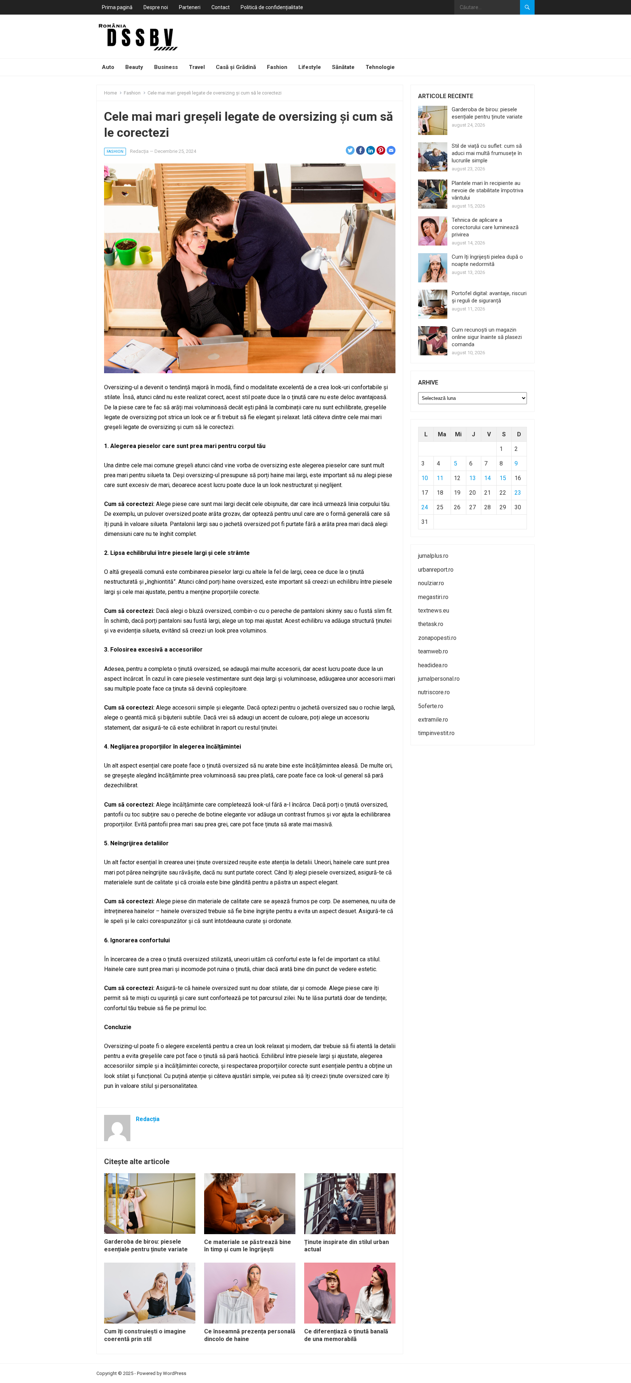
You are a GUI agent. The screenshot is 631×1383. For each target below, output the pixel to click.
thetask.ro (430, 624)
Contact (220, 7)
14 (487, 478)
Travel (197, 67)
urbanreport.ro (436, 569)
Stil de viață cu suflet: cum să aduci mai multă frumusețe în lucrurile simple (487, 153)
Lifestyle (309, 67)
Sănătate (343, 67)
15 (503, 478)
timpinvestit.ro (436, 733)
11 (440, 478)
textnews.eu (433, 610)
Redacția (139, 151)
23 (518, 492)
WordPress (174, 1373)
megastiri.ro (433, 597)
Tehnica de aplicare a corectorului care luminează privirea (485, 227)
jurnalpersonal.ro (439, 678)
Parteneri (189, 7)
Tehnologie (380, 67)
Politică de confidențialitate (272, 7)
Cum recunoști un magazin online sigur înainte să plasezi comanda (487, 337)
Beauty (134, 67)
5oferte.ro (430, 706)
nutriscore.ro (434, 692)
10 (424, 478)
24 (424, 507)
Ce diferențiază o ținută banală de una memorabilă (346, 1335)
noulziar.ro (431, 583)
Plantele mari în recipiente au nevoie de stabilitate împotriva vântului (487, 190)
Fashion (277, 67)
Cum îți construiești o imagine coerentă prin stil (145, 1335)
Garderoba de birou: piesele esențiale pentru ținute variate (146, 1245)
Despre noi (156, 7)
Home (110, 93)
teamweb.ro (433, 651)
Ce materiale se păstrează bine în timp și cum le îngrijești (247, 1246)
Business (166, 67)
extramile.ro (433, 719)
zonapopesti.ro (437, 637)
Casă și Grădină (236, 67)
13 (472, 478)
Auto (108, 67)
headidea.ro (433, 665)
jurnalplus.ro (433, 555)
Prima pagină (117, 7)
